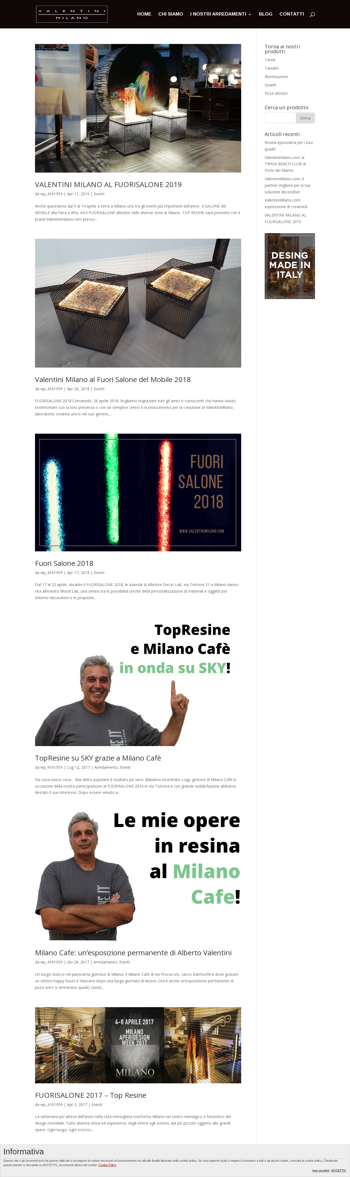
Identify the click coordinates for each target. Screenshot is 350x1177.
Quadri (270, 84)
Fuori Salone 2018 (64, 563)
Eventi (99, 193)
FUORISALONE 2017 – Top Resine (90, 1095)
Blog (265, 14)
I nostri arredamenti (218, 14)
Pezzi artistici (276, 93)
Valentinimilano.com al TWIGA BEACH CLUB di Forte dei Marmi (285, 164)
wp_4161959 (51, 193)
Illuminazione (276, 76)
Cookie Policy (107, 1165)
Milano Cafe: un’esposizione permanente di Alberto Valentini (133, 952)
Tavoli (270, 59)
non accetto (320, 1170)
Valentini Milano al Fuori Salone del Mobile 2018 (113, 379)
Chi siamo (170, 14)
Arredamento (106, 767)
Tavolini (271, 68)
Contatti (291, 14)
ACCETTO (338, 1170)
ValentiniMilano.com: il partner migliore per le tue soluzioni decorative (288, 185)
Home (144, 14)
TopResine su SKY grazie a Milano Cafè (98, 758)
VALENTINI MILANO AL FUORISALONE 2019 (108, 184)
